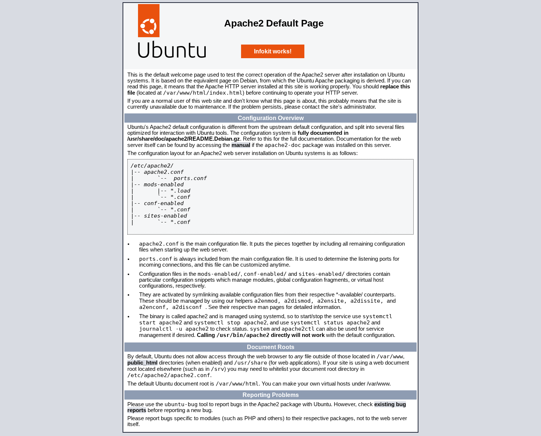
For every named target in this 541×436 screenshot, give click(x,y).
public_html (142, 363)
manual (240, 145)
